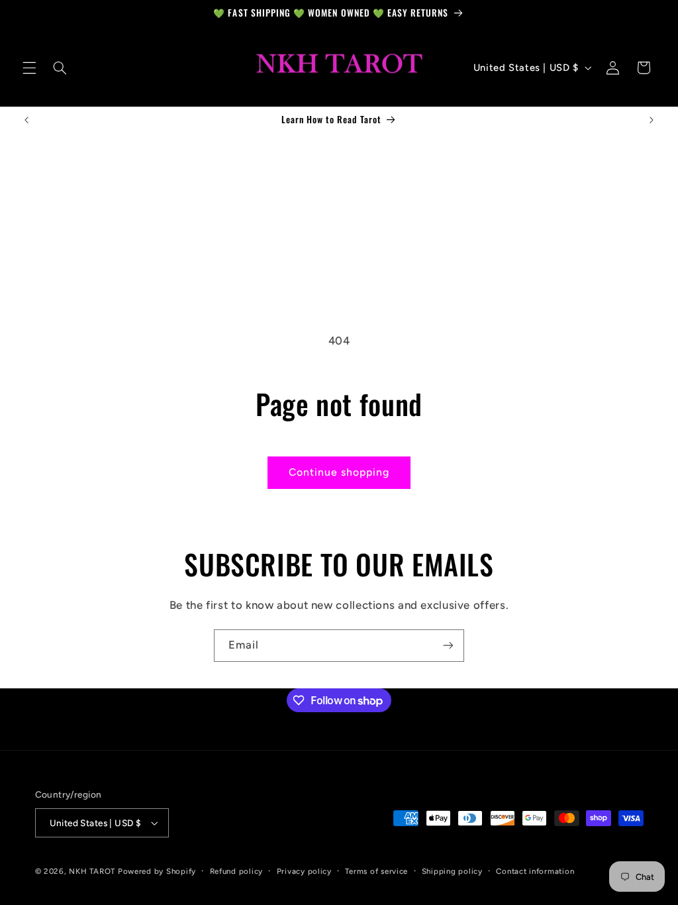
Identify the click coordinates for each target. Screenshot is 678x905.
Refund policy (237, 871)
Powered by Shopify (157, 871)
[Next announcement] (651, 120)
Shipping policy (452, 871)
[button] (29, 67)
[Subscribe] (448, 645)
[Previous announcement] (26, 120)
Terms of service (376, 871)
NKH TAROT (92, 871)
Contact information (535, 871)
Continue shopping (339, 472)
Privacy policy (304, 871)
